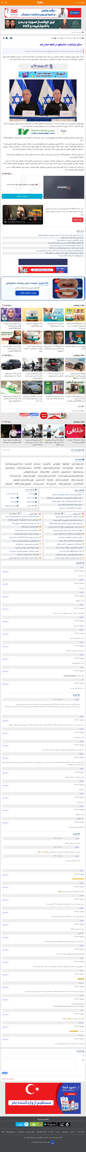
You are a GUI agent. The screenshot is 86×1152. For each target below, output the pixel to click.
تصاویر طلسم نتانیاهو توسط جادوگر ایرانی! (70, 505)
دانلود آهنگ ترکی (78, 484)
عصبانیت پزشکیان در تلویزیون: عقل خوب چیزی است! (24, 551)
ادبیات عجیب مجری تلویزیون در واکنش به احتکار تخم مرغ (65, 527)
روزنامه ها (31, 494)
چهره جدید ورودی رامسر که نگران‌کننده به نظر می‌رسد (23, 537)
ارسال (5, 1073)
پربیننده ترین (33, 513)
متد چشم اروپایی (66, 472)
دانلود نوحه (50, 480)
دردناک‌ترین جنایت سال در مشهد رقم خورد (26, 530)
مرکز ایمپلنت (8, 484)
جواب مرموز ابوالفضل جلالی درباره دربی (70, 551)
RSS (3, 1132)
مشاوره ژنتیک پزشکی (29, 476)
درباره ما (57, 1132)
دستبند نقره (37, 464)
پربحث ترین (13, 513)
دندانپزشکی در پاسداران (62, 480)
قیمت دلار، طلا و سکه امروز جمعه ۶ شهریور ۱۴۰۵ (25, 523)
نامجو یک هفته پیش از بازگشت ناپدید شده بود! (69, 548)
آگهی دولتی (21, 1132)
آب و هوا (13, 498)
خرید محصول (78, 220)
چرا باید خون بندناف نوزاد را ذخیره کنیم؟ (72, 238)
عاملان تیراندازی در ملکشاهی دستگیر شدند (70, 537)
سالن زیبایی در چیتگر (77, 480)
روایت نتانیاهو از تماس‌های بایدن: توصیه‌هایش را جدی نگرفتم (64, 498)
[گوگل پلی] (50, 1124)
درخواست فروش (22, 196)
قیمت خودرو (30, 498)
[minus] (6, 38)
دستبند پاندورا (79, 468)
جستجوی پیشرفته (10, 1132)
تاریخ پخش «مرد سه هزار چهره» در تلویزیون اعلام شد (23, 520)
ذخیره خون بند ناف (15, 476)
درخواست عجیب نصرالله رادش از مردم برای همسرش (23, 558)
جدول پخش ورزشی (10, 506)
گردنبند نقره (28, 464)
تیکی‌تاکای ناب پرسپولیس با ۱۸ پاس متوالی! (69, 544)
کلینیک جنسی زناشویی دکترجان (47, 476)
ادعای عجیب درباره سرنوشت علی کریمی (28, 554)
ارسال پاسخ (5, 571)
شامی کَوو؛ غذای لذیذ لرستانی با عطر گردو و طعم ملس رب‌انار (22, 516)
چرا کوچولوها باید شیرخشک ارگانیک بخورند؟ (71, 256)
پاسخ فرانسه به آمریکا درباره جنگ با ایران (70, 541)
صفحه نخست (80, 1132)
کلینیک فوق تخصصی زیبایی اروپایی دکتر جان (70, 476)
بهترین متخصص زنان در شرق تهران (23, 480)
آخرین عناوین (77, 513)
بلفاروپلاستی (56, 464)
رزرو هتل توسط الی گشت (24, 468)
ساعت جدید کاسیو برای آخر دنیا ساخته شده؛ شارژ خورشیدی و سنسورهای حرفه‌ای (60, 235)
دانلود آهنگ (37, 468)
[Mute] (48, 197)
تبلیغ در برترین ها (30, 1132)
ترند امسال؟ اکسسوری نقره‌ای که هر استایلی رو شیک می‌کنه (66, 245)
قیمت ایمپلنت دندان (77, 464)
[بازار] (36, 1124)
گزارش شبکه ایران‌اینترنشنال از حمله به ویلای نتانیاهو (67, 501)
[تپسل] (3, 174)
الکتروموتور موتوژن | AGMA (23, 484)
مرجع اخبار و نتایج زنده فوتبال (51, 468)
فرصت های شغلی (41, 1132)
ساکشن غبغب (47, 464)
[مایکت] (22, 1124)
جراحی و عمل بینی (38, 484)
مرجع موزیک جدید (68, 468)
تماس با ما (50, 1132)
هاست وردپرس (40, 480)
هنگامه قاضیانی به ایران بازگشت (29, 527)
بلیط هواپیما (66, 464)
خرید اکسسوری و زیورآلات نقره (14, 464)
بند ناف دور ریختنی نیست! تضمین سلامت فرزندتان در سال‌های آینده (64, 253)
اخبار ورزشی (65, 1132)
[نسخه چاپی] (3, 38)
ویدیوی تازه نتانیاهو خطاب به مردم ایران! (70, 508)
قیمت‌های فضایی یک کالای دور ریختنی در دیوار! (26, 541)
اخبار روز (73, 1132)
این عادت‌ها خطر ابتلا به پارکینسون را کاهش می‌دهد (67, 520)
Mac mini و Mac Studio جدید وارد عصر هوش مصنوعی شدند (65, 243)
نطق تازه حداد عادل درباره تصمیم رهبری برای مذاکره (67, 530)
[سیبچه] (63, 1124)
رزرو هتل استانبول (78, 472)
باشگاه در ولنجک (44, 472)
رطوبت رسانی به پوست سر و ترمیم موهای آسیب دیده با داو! (66, 248)
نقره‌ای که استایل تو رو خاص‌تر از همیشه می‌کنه (70, 240)
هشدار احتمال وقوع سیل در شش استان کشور (69, 555)
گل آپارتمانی (55, 472)
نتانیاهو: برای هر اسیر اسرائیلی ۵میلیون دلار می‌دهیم (67, 495)
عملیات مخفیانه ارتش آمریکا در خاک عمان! (27, 548)
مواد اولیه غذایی (10, 468)
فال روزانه (13, 502)
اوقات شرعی (30, 506)
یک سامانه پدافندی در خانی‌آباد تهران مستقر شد (68, 558)
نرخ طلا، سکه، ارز (11, 494)
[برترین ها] (40, 2)
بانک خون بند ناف (51, 484)
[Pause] (45, 197)
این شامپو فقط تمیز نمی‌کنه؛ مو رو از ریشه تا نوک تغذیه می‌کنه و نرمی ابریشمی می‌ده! (59, 251)
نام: (83, 1056)
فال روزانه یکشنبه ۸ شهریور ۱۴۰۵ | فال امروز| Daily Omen (66, 524)
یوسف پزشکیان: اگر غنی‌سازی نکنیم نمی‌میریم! (68, 517)
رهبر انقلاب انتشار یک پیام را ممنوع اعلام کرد (26, 534)
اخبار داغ (57, 513)
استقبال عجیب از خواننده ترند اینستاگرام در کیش (67, 534)
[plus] (11, 38)
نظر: (83, 1060)
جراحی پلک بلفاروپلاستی (31, 472)
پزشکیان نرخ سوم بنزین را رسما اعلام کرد (27, 544)
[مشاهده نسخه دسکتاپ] (2, 2)
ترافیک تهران (30, 502)
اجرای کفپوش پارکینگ (65, 484)
